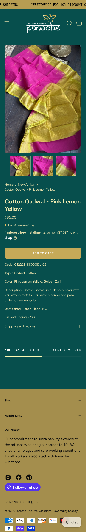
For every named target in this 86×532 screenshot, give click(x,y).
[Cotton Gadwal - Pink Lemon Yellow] (20, 166)
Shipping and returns (20, 326)
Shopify (73, 511)
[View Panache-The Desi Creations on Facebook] (18, 477)
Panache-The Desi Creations (33, 511)
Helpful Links (13, 415)
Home (9, 185)
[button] (69, 23)
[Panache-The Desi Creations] (43, 23)
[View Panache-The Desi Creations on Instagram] (8, 477)
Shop (8, 400)
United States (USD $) (19, 502)
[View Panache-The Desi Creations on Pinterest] (29, 477)
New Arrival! (26, 185)
